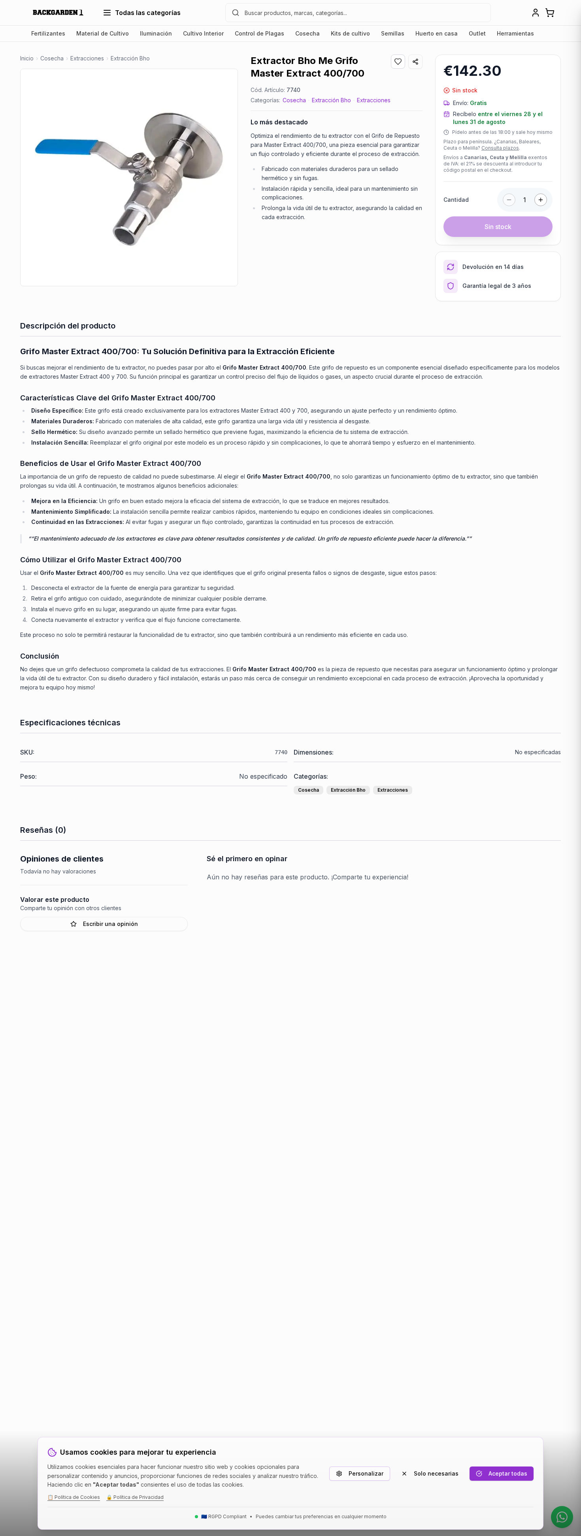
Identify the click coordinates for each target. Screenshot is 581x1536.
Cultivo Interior (203, 33)
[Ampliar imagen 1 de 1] (129, 177)
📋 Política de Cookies (73, 1497)
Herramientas (515, 33)
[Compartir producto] (415, 61)
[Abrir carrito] (550, 12)
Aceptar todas (508, 1473)
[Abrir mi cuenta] (535, 12)
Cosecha (307, 33)
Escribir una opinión (110, 923)
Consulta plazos (500, 148)
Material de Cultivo (102, 33)
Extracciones (373, 100)
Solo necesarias (436, 1473)
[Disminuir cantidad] (509, 199)
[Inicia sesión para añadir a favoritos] (398, 61)
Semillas (392, 33)
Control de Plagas (259, 33)
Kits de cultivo (350, 33)
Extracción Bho (331, 100)
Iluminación (156, 33)
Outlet (477, 33)
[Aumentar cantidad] (540, 199)
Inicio (27, 58)
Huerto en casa (436, 33)
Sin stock (498, 227)
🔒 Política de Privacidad (135, 1497)
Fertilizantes (48, 33)
